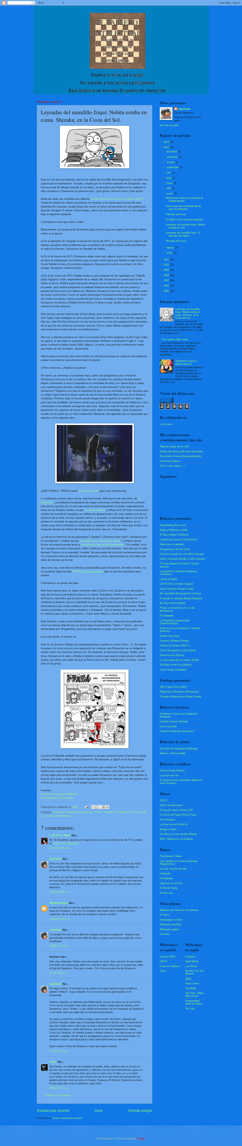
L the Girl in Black (60, 835)
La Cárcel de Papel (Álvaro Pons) (178, 814)
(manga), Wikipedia (59, 794)
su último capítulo (94, 510)
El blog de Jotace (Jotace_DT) (176, 810)
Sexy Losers (192, 983)
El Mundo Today (169, 887)
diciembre (172, 151)
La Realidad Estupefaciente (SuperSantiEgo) (175, 622)
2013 (167, 142)
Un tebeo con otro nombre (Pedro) (178, 834)
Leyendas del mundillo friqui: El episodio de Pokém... (183, 234)
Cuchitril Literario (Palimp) (174, 721)
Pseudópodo (166, 615)
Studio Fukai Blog (169, 636)
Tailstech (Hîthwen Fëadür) (174, 640)
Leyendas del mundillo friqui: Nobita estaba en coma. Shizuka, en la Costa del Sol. (188, 313)
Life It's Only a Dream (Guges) (176, 583)
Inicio (99, 1111)
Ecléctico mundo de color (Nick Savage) (182, 553)
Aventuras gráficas (170, 461)
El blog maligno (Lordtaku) (174, 534)
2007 (167, 280)
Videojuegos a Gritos (171, 919)
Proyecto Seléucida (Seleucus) (177, 731)
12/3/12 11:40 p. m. (59, 891)
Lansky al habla (168, 579)
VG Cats (190, 1008)
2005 (167, 291)
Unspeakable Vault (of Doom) (193, 1002)
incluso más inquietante (66, 843)
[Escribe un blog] (97, 807)
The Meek (190, 988)
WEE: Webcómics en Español (176, 839)
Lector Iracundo (168, 726)
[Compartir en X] (100, 807)
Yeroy (163, 971)
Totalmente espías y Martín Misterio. (186, 362)
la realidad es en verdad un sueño (100, 540)
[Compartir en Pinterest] (107, 807)
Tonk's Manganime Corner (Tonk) (178, 650)
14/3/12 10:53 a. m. (60, 919)
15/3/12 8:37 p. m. (59, 945)
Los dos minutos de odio (173, 868)
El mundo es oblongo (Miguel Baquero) (181, 598)
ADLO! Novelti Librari (171, 805)
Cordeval (190, 956)
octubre (171, 162)
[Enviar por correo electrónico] (93, 807)
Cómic (98, 812)
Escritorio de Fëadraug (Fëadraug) (178, 748)
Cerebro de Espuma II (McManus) (178, 539)
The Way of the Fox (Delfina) (175, 664)
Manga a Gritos (168, 829)
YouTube (164, 934)
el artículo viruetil (88, 490)
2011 (167, 259)
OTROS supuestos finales (87, 571)
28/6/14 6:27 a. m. (59, 1088)
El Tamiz (164, 914)
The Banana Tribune (171, 856)
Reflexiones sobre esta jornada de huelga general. (184, 199)
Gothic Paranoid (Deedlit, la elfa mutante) (182, 558)
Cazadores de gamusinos (79, 812)
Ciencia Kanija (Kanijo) (172, 770)
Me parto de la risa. (176, 240)
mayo (170, 183)
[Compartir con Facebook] (104, 807)
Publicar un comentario (58, 1095)
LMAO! (164, 961)
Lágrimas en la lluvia (171, 883)
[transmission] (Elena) (172, 655)
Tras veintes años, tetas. (175, 339)
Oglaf (188, 978)
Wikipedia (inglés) (169, 929)
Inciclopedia (166, 878)
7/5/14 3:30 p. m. (58, 972)
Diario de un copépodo (172, 544)
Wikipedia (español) (170, 924)
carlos (53, 1061)
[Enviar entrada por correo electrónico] (86, 807)
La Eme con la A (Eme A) (173, 824)
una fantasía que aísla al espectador (103, 544)
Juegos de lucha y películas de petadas (181, 451)
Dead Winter (192, 961)
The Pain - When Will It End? (194, 994)
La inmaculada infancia (58, 815)
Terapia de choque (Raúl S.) (175, 645)
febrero (171, 247)
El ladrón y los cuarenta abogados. (185, 219)
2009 (167, 270)
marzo (170, 193)
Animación (58, 812)
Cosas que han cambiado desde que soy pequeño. (183, 207)
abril (169, 188)
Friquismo (108, 812)
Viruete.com (166, 892)
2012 (167, 147)
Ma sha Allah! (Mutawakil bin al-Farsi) (180, 593)
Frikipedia (165, 873)
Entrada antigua (140, 1111)
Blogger (141, 1138)
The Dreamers (167, 819)
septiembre (173, 167)
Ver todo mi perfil (169, 125)
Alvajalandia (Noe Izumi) (173, 525)
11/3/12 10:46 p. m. (59, 848)
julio (169, 172)
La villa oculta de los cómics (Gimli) (179, 660)
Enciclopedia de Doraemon (57, 797)
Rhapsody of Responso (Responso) (179, 691)
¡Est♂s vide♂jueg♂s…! (173, 465)
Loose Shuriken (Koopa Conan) (177, 588)
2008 (167, 275)
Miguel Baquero (58, 902)
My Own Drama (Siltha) (172, 603)
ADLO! (163, 800)
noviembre (173, 156)
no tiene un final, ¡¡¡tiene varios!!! (117, 198)
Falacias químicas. (176, 214)
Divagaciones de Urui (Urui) (175, 549)
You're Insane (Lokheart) (173, 669)
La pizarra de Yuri (169, 775)
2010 (167, 264)
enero (170, 252)
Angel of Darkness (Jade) (174, 529)
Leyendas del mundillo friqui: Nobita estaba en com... (185, 226)
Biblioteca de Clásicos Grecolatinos (179, 910)
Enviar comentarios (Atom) (67, 1118)
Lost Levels (166, 424)
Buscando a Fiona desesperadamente (180, 456)
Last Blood (191, 966)
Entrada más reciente (53, 1111)
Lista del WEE (167, 956)
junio (169, 177)
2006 (167, 285)
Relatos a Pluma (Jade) (172, 753)
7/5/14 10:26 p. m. (59, 1051)
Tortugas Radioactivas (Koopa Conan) (180, 696)
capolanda (55, 858)
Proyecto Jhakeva (170, 966)
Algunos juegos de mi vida (174, 446)
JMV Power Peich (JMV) (173, 686)
